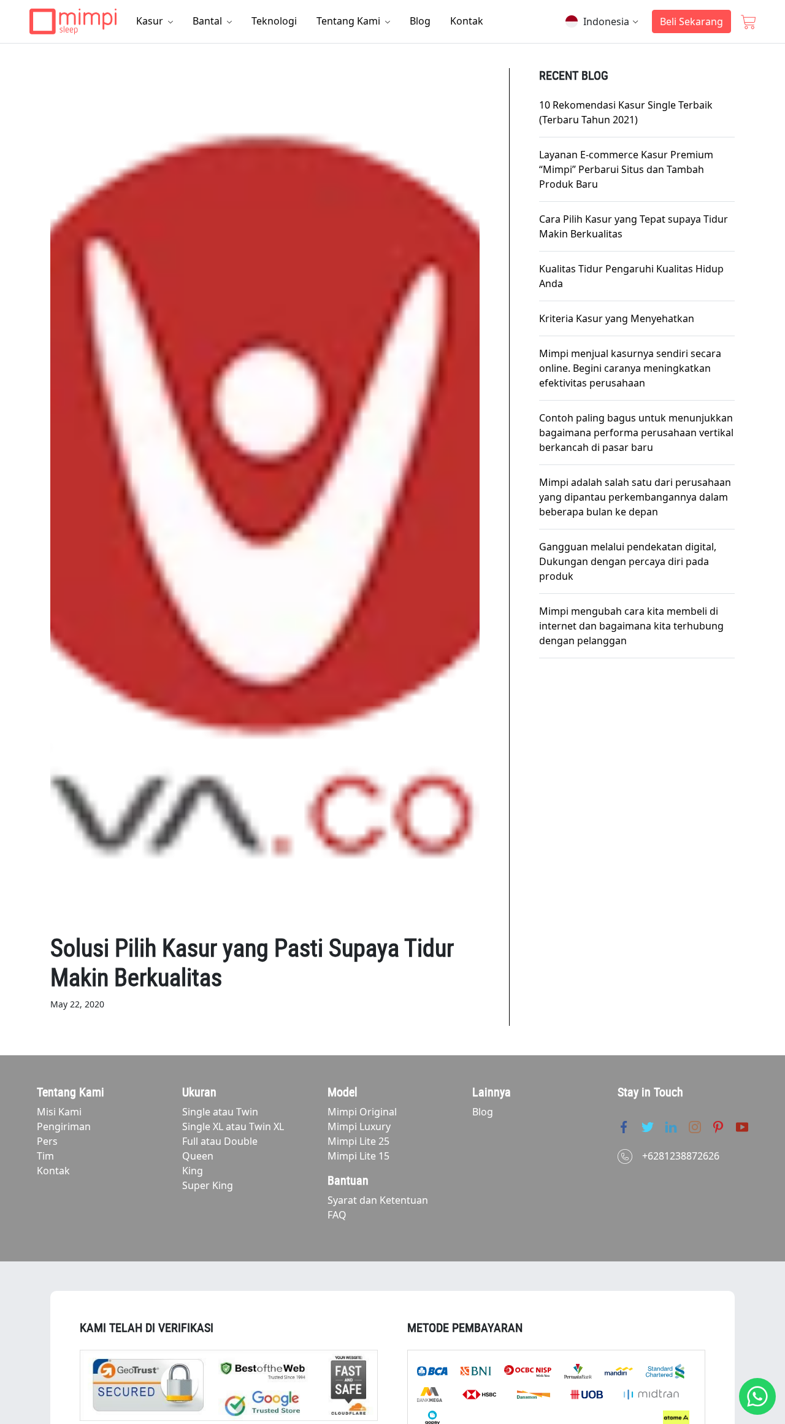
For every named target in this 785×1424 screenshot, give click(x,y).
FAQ (337, 1215)
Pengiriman (64, 1126)
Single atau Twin (220, 1111)
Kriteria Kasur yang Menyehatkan (616, 318)
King (192, 1170)
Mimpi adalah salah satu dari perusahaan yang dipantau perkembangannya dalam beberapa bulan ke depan (635, 496)
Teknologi (274, 21)
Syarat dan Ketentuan (377, 1200)
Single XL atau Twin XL (233, 1126)
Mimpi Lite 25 (358, 1141)
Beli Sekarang (691, 21)
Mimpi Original (362, 1111)
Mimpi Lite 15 (358, 1156)
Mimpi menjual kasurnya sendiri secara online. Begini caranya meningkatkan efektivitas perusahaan (630, 368)
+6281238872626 (680, 1156)
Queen (197, 1156)
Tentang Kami (349, 21)
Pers (47, 1141)
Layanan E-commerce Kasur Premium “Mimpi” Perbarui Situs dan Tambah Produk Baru (626, 169)
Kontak (466, 21)
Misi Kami (59, 1111)
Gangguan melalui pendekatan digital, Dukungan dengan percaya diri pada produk (627, 561)
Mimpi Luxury (359, 1126)
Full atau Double (220, 1141)
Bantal (208, 21)
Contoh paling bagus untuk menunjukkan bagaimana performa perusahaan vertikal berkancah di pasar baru (636, 432)
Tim (45, 1156)
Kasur (151, 21)
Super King (207, 1185)
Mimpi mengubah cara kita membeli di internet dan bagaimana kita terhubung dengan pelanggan (631, 625)
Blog (420, 21)
